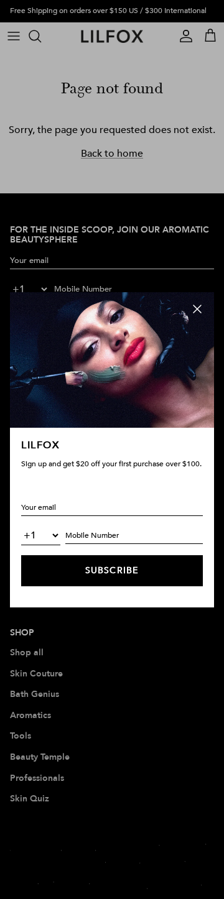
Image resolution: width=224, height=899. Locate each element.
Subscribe (112, 570)
